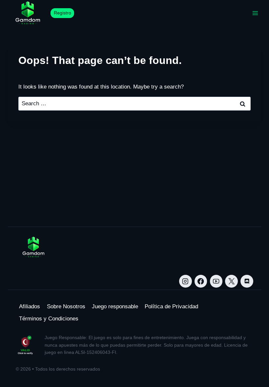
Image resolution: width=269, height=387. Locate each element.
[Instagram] (185, 281)
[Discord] (246, 281)
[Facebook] (201, 281)
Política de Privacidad (171, 306)
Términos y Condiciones (48, 319)
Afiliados (29, 306)
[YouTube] (216, 281)
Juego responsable (115, 306)
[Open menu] (255, 13)
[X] (231, 281)
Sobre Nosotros (66, 306)
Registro (62, 12)
